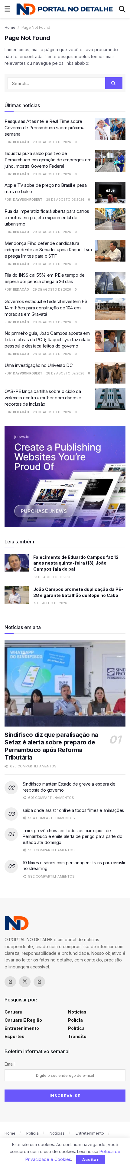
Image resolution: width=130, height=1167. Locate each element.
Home (10, 27)
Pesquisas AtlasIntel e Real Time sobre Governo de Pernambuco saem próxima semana (44, 127)
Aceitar (90, 1159)
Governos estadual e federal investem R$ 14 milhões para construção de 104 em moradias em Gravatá (46, 307)
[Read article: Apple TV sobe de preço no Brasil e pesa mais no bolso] (110, 193)
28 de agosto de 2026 (51, 354)
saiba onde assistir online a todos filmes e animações (73, 810)
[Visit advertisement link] (65, 476)
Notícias (77, 1011)
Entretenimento (22, 1028)
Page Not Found (35, 27)
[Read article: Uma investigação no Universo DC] (110, 373)
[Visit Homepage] (64, 9)
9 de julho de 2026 (50, 603)
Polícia (75, 1020)
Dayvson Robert (27, 199)
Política (76, 1028)
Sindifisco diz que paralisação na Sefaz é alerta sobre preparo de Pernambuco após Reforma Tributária (51, 746)
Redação (21, 142)
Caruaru (13, 1011)
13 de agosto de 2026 (52, 577)
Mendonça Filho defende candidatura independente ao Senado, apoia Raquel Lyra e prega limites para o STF (48, 249)
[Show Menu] (7, 9)
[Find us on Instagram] (39, 981)
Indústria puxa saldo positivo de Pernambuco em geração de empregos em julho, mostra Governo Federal (48, 159)
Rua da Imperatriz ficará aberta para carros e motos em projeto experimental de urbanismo (47, 217)
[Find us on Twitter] (25, 981)
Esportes (14, 1036)
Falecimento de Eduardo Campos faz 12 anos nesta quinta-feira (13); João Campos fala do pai (76, 563)
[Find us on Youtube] (54, 981)
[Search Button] (122, 9)
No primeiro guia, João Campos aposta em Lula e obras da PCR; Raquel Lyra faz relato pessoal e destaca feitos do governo (47, 339)
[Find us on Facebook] (10, 981)
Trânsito (77, 1036)
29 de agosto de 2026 (51, 142)
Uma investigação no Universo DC (39, 365)
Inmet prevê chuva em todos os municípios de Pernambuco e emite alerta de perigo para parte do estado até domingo (72, 836)
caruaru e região (23, 1020)
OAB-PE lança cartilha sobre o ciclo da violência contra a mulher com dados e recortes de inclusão (43, 397)
